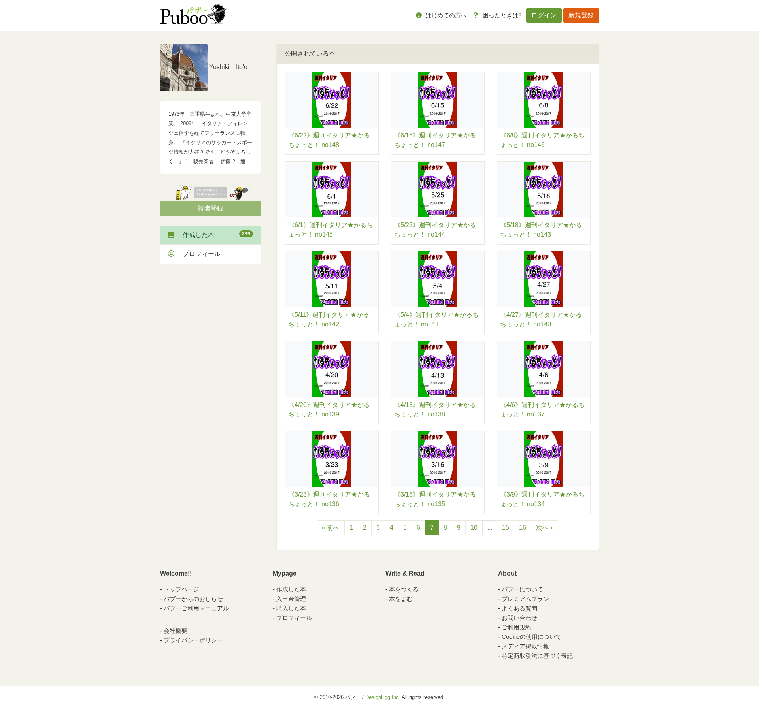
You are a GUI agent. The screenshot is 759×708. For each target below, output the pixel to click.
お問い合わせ (519, 617)
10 (474, 527)
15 (505, 527)
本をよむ (401, 598)
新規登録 (581, 15)
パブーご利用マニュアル (196, 608)
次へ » (545, 527)
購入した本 (291, 608)
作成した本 (213, 234)
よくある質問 (519, 608)
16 (522, 527)
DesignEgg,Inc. (382, 697)
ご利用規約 (516, 627)
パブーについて (522, 589)
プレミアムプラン (525, 598)
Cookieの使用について (531, 636)
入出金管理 (291, 598)
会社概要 (175, 630)
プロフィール (198, 253)
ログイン (544, 15)
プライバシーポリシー (193, 640)
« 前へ (331, 527)
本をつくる (404, 589)
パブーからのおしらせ (193, 598)
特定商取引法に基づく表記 (537, 655)
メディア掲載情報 (525, 646)
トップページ (181, 589)
